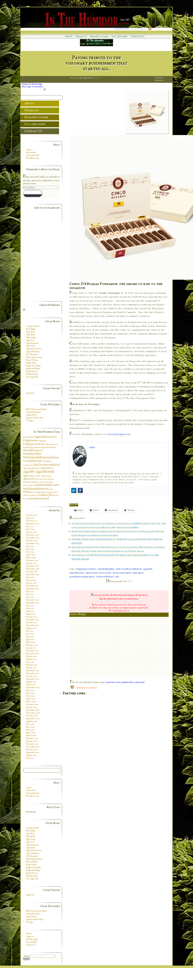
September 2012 (32, 625)
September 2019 (32, 543)
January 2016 (31, 583)
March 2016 (31, 580)
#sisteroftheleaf (47, 461)
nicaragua (49, 492)
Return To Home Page (32, 84)
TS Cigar (29, 421)
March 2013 (30, 614)
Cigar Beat (30, 332)
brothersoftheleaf (132, 569)
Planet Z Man (31, 360)
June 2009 (30, 693)
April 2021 (30, 529)
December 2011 (32, 651)
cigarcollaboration (34, 468)
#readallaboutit (32, 461)
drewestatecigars (122, 573)
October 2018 (31, 572)
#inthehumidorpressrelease (41, 457)
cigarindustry (46, 468)
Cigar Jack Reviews (34, 349)
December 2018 (32, 566)
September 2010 (32, 679)
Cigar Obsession (32, 352)
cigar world (39, 479)
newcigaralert (39, 492)
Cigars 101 (81, 37)
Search (26, 956)
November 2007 (33, 747)
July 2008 (30, 724)
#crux (56, 444)
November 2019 (32, 538)
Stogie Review (32, 371)
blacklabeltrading (28, 465)
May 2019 (30, 552)
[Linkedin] (73, 490)
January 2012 (31, 648)
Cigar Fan (30, 340)
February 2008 (32, 738)
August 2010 (31, 682)
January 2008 (31, 741)
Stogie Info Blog (33, 369)
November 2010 (32, 673)
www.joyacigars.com (119, 434)
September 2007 (32, 752)
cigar (25, 468)
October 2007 (32, 750)
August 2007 (31, 755)
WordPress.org (32, 158)
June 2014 (30, 597)
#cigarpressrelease (86, 569)
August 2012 (31, 628)
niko (97, 78)
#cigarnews (30, 440)
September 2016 (32, 574)
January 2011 (31, 668)
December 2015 (32, 586)
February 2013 (31, 617)
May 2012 (30, 637)
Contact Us (137, 37)
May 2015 (30, 591)
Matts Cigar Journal (34, 357)
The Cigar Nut (32, 377)
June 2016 (30, 577)
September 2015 (32, 589)
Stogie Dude (31, 363)
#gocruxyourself (48, 447)
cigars (26, 475)
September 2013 (32, 603)
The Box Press (32, 374)
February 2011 (31, 665)
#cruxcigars (27, 447)
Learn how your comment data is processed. (125, 682)
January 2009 (31, 707)
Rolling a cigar (99, 37)
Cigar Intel (30, 346)
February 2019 (32, 560)
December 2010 (32, 671)
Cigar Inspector (32, 343)
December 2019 (32, 535)
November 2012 (32, 620)
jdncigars (138, 573)
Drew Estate (49, 482)
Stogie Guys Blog (33, 366)
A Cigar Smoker (32, 326)
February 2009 (32, 704)
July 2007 (30, 758)
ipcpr (51, 489)
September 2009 (32, 687)
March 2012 (31, 642)
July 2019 (29, 546)
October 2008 (32, 716)
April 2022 (30, 518)
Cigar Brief (30, 335)
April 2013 (30, 611)
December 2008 (32, 710)
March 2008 (31, 736)
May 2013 (30, 608)
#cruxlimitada (37, 447)
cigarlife (147, 569)
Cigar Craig (30, 337)
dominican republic (30, 482)
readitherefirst (45, 495)
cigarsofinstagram (46, 476)
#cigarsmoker (49, 444)
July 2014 (30, 594)
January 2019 (31, 563)
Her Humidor (32, 354)
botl (118, 569)
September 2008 (32, 719)
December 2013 (32, 600)
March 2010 (31, 685)
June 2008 (30, 727)
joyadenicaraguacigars (82, 576)
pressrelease (33, 495)
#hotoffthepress (32, 450)
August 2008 (31, 721)
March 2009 (31, 702)
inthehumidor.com (46, 485)
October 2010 (31, 676)
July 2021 (29, 526)
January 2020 (31, 532)
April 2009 (30, 699)
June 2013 (30, 606)
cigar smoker (35, 476)
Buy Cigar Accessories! (32, 86)
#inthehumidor (106, 569)
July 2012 (29, 631)
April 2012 (30, 639)
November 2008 (33, 713)
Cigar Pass (30, 393)
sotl (117, 576)
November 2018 (32, 569)
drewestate (105, 573)
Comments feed (32, 155)
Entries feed (31, 152)
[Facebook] (80, 490)
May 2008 (30, 730)
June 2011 (30, 662)
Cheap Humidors (33, 412)
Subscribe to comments (86, 687)
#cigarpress (42, 441)
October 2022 (31, 515)
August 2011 (31, 659)
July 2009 (30, 690)
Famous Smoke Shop (35, 418)
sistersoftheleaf (104, 576)
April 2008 (30, 733)
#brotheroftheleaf (28, 437)
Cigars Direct (31, 415)
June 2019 (30, 549)
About (68, 37)
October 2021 (31, 521)
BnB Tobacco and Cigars (36, 409)
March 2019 (31, 558)
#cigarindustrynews (45, 436)
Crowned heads (48, 479)
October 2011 (31, 656)
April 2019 (30, 555)
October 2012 (31, 623)
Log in (28, 150)
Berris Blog (30, 329)
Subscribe (32, 193)
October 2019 (31, 541)
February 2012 (32, 645)
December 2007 (32, 744)
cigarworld (91, 573)
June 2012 (30, 634)
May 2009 (30, 696)
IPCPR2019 (28, 492)
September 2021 (32, 524)
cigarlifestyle (76, 573)
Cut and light (119, 37)
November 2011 (32, 654)
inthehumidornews (36, 489)
